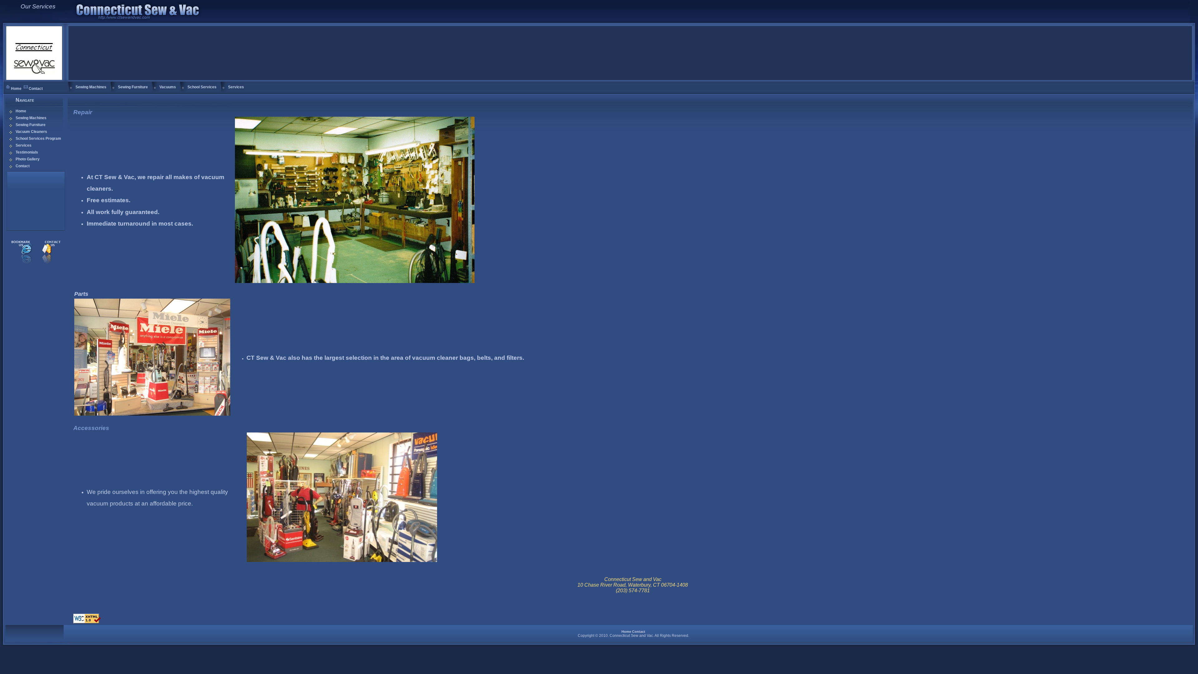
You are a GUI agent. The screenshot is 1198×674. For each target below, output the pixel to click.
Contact (36, 88)
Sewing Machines (31, 118)
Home (16, 88)
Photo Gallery (28, 159)
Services (24, 145)
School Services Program (38, 138)
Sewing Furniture (31, 125)
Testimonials (27, 152)
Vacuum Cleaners (31, 131)
